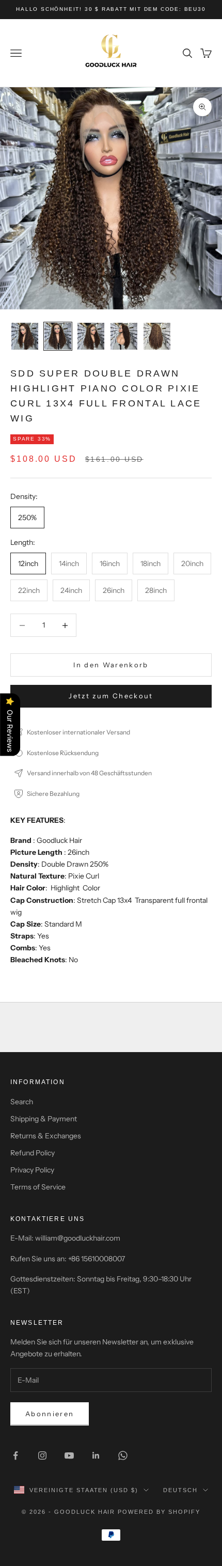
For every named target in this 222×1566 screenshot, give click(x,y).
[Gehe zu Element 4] (123, 336)
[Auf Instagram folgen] (42, 1455)
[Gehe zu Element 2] (57, 336)
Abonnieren (49, 1414)
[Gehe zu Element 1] (24, 336)
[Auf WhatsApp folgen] (123, 1455)
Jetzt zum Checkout (111, 696)
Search (21, 1101)
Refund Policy (32, 1152)
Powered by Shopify (159, 1512)
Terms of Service (38, 1187)
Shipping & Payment (43, 1118)
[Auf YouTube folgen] (69, 1455)
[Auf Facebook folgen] (15, 1455)
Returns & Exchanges (45, 1135)
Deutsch (180, 1490)
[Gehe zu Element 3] (90, 336)
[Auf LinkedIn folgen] (96, 1455)
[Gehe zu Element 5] (156, 336)
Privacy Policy (32, 1169)
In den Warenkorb (110, 665)
